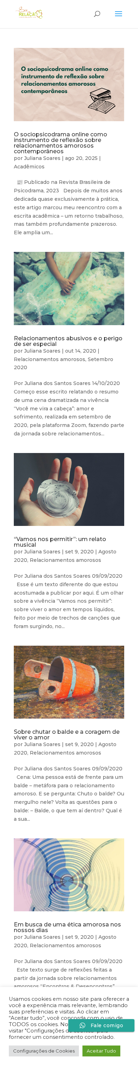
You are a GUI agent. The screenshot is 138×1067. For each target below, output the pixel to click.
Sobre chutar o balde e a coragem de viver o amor (67, 734)
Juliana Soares (42, 158)
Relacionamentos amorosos (49, 359)
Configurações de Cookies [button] (44, 1051)
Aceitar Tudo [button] (101, 1051)
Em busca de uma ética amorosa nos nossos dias (67, 927)
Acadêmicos (29, 166)
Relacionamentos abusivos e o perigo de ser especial (68, 341)
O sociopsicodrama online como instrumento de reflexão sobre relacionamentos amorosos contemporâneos (60, 143)
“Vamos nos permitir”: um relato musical (60, 542)
